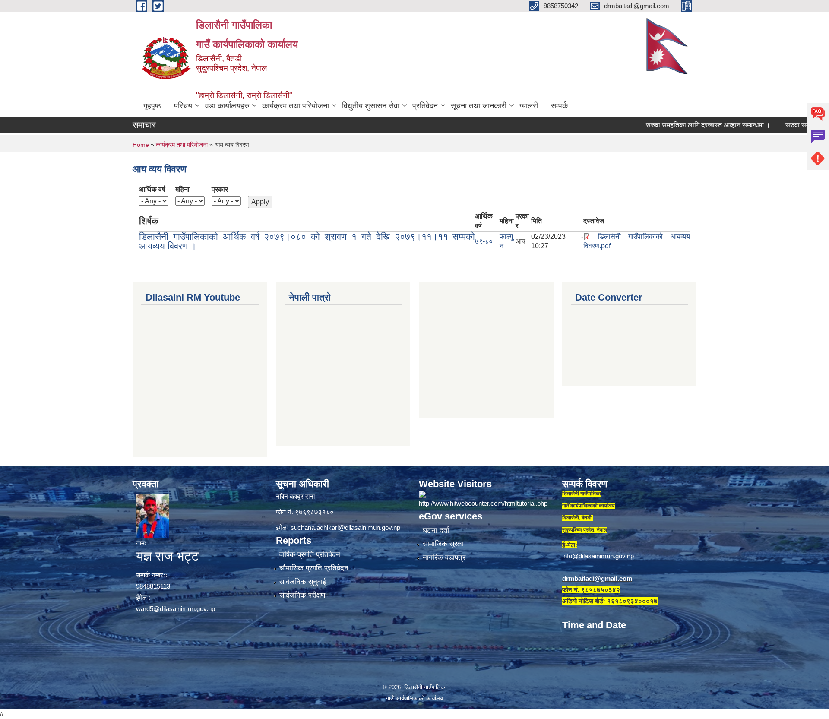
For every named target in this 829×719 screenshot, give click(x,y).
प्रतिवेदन (425, 105)
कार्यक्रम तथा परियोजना (295, 105)
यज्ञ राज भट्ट (167, 556)
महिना (182, 189)
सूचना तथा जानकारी (478, 105)
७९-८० (484, 241)
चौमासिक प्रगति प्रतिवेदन (313, 568)
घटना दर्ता (436, 530)
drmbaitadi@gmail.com (597, 578)
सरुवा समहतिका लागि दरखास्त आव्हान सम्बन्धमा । (686, 125)
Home (141, 144)
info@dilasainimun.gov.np (598, 556)
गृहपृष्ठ (152, 105)
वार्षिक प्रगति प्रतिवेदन (309, 555)
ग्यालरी (528, 105)
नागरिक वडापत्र (444, 558)
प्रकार (220, 189)
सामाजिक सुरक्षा (443, 544)
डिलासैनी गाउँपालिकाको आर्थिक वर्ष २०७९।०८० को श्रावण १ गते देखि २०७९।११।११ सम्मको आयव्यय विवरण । (307, 241)
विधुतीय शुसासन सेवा (370, 105)
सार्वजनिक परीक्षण (302, 595)
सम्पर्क (559, 105)
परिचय (183, 105)
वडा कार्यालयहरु (227, 105)
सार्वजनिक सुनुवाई (302, 582)
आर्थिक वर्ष (152, 189)
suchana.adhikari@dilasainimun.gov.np (345, 527)
